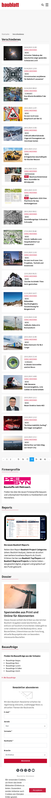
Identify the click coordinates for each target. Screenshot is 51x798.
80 (41, 459)
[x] (17, 770)
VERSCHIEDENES (30, 50)
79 (36, 459)
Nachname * (8, 741)
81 (45, 459)
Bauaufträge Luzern (13, 666)
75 (18, 459)
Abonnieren (25, 761)
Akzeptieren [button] (37, 790)
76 (23, 459)
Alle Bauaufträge (9, 677)
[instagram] (25, 770)
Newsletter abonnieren (25, 776)
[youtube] (33, 770)
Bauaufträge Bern (12, 663)
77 (27, 459)
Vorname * (8, 731)
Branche (7, 750)
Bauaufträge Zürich (13, 671)
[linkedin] (29, 770)
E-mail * (7, 712)
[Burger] (47, 5)
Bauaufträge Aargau (13, 660)
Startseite (5, 34)
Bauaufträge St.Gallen (14, 668)
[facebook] (21, 770)
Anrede (7, 721)
